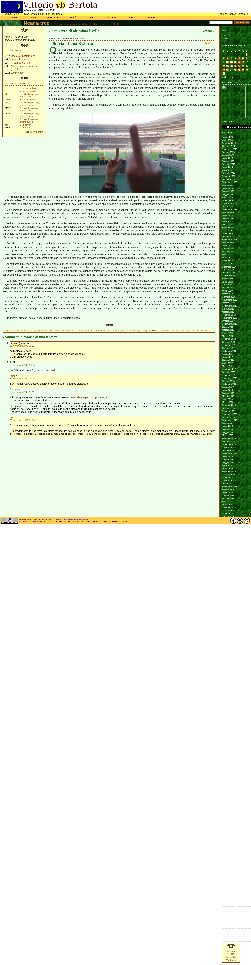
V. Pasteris (227, 838)
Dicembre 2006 (229, 730)
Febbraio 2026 (229, 143)
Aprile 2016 (227, 399)
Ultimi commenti (18, 83)
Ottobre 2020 (228, 272)
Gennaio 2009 (228, 655)
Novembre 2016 (229, 378)
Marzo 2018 (227, 336)
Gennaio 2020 (228, 297)
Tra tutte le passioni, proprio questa (29, 95)
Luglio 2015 (227, 426)
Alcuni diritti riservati (28, 521)
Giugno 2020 (228, 285)
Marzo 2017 (227, 366)
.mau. (13, 375)
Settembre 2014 (229, 453)
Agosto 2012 (228, 526)
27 (239, 70)
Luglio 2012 (227, 529)
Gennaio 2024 (228, 173)
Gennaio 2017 (228, 372)
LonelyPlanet (228, 863)
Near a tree (36, 23)
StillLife (225, 887)
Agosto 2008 (228, 670)
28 (243, 70)
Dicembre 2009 (229, 622)
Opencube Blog (229, 777)
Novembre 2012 (229, 516)
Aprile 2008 (227, 682)
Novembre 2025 (229, 149)
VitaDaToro (208, 43)
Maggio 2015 (228, 432)
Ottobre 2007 (228, 700)
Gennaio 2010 (228, 619)
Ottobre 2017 (228, 348)
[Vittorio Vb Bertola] (234, 117)
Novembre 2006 (229, 734)
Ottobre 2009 (228, 628)
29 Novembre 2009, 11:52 (22, 346)
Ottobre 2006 (228, 736)
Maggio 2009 (228, 643)
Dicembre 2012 (229, 514)
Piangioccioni (228, 878)
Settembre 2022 (229, 209)
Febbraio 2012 (229, 544)
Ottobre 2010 (228, 592)
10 (227, 62)
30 (224, 73)
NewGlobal (227, 872)
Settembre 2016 (229, 384)
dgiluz (224, 823)
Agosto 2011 (228, 562)
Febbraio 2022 (229, 227)
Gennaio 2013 (228, 510)
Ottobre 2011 (228, 556)
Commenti (227, 934)
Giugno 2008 (228, 676)
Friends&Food (228, 851)
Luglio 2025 (227, 158)
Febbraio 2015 (229, 438)
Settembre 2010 (229, 595)
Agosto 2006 (228, 742)
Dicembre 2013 (229, 477)
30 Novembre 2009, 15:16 (22, 378)
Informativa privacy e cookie (75, 519)
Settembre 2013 (229, 486)
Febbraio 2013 (229, 507)
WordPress (227, 918)
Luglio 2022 (227, 215)
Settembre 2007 (229, 703)
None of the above (230, 773)
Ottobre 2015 (228, 417)
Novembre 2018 (229, 318)
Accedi (225, 909)
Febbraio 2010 (229, 616)
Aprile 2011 (227, 574)
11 (231, 62)
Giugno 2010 (228, 604)
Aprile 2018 (227, 333)
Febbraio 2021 (229, 260)
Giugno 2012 (228, 532)
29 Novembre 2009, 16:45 (22, 365)
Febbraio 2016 (229, 405)
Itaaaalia (225, 857)
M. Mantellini (228, 829)
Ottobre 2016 (228, 381)
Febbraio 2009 (229, 652)
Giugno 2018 (228, 327)
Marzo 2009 (227, 649)
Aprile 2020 (227, 291)
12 (235, 62)
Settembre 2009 (229, 631)
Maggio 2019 (228, 312)
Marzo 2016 (227, 402)
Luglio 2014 (227, 456)
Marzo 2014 (227, 468)
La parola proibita (20, 59)
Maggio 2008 (228, 679)
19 (235, 66)
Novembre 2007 (229, 697)
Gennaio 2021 (228, 263)
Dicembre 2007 (229, 694)
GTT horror (25, 125)
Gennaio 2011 (228, 583)
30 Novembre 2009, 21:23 (22, 420)
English (232, 14)
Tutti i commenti (33, 132)
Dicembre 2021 (229, 233)
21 (243, 66)
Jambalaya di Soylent (232, 770)
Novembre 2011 (229, 553)
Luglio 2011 (227, 565)
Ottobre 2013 (228, 483)
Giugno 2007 (228, 712)
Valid (228, 912)
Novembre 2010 (229, 589)
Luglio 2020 (227, 282)
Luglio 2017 (227, 357)
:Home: (225, 35)
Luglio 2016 (227, 390)
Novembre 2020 (229, 269)
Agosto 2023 (228, 185)
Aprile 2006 (227, 754)
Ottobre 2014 (228, 450)
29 (247, 70)
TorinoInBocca (228, 893)
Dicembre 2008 (229, 658)
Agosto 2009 (228, 634)
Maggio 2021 (228, 251)
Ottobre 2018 (228, 321)
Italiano (223, 14)
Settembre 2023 (229, 182)
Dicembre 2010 (229, 586)
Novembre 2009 (229, 625)
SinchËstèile (227, 884)
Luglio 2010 (227, 601)
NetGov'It (226, 869)
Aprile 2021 (227, 254)
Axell (224, 820)
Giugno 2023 (228, 191)
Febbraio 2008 (229, 688)
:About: (225, 38)
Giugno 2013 (228, 495)
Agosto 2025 (228, 155)
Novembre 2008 (229, 661)
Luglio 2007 (227, 709)
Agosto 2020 (228, 278)
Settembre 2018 (229, 324)
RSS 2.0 (156, 330)
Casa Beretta (228, 783)
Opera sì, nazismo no (23, 55)
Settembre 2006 (229, 739)
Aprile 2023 (227, 197)
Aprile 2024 (227, 170)
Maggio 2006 (228, 751)
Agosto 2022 (228, 212)
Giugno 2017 (228, 360)
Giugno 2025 (228, 161)
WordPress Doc (229, 921)
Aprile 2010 (227, 610)
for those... (16, 389)
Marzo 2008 (227, 685)
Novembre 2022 (229, 203)
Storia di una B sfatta (73, 43)
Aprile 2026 (227, 140)
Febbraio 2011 (229, 580)
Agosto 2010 (228, 598)
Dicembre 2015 (229, 411)
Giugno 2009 (228, 640)
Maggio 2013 (228, 498)
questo (52, 370)
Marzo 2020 (227, 294)
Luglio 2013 (227, 492)
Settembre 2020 (229, 276)
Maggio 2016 (228, 396)
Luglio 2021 (227, 245)
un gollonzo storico (103, 77)
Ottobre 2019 (228, 303)
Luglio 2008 (227, 673)
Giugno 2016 (228, 393)
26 (235, 70)
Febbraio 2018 (229, 339)
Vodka (225, 779)
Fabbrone (226, 768)
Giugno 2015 (228, 429)
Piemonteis (242, 14)
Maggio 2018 (228, 330)
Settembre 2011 (229, 559)
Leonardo (226, 826)
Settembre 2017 (229, 351)
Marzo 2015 (227, 435)
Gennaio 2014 (228, 474)
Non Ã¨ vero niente (231, 764)
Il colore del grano (230, 795)
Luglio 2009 (227, 637)
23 (224, 70)
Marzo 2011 (227, 577)
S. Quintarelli (228, 832)
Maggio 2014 (228, 462)
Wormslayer (17, 72)
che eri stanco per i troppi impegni (87, 397)
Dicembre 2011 (229, 550)
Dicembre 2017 (229, 345)
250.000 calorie (229, 792)
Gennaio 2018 (228, 342)
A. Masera (227, 813)
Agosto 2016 (228, 387)
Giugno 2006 (228, 749)
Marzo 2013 (227, 505)
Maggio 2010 (228, 607)
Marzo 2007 (227, 721)
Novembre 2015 (229, 414)
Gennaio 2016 (228, 408)
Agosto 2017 (228, 354)
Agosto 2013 (228, 489)
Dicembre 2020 (229, 267)
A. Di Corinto (228, 811)
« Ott (224, 77)
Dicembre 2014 (229, 444)
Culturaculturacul (230, 848)
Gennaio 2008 (228, 691)
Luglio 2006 (227, 745)
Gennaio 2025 (228, 164)
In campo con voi (20, 62)
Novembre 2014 (229, 447)
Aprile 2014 (227, 465)
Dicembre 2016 (229, 375)
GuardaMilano (228, 854)
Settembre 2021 (229, 239)
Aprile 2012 (227, 538)
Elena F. (226, 788)
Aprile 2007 (227, 718)
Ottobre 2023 (228, 179)
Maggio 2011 (228, 571)
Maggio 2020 (228, 287)
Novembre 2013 (229, 480)
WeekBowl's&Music (231, 899)
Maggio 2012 (228, 535)
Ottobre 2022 (228, 206)
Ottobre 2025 (228, 152)
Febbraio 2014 (229, 471)
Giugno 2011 (228, 568)
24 (227, 70)
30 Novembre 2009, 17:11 (22, 392)
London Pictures (229, 786)
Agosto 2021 (228, 242)
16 (224, 66)
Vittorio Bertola (54, 519)
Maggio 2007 (228, 715)
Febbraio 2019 (229, 315)
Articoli (225, 931)
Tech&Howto (228, 890)
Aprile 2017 (227, 363)
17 (227, 66)
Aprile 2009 (227, 646)
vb (6, 94)
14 (243, 62)
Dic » (230, 77)
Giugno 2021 (228, 248)
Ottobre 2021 (228, 236)
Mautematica (228, 866)
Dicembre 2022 (229, 200)
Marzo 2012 (227, 541)
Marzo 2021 (227, 257)
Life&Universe (228, 860)
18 (231, 66)
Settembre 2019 (229, 306)
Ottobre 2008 (228, 664)
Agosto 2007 (228, 706)
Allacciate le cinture (231, 817)
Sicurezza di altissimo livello (75, 31)
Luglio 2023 (227, 188)
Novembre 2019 (229, 300)
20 (239, 66)
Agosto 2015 (228, 423)
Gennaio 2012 (228, 547)
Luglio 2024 (227, 167)
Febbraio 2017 (229, 369)
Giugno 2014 (228, 459)
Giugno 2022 (228, 218)
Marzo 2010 (227, 613)
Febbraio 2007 (229, 724)
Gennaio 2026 (228, 146)
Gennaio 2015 (228, 441)
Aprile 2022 (227, 221)
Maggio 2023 (228, 194)
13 (239, 62)
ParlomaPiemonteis (231, 875)
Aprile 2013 (227, 501)
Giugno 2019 (228, 309)
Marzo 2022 (227, 224)
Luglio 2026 (227, 137)
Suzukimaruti (228, 835)
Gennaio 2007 (228, 727)
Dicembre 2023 (229, 176)
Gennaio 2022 (228, 230)
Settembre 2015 (229, 420)
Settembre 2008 (229, 667)
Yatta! (207, 31)
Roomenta (226, 881)
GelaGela (226, 798)
